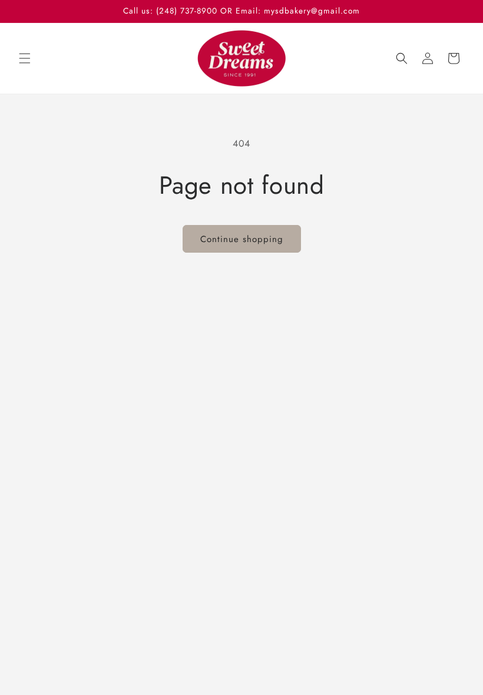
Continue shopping (241, 239)
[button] (25, 58)
